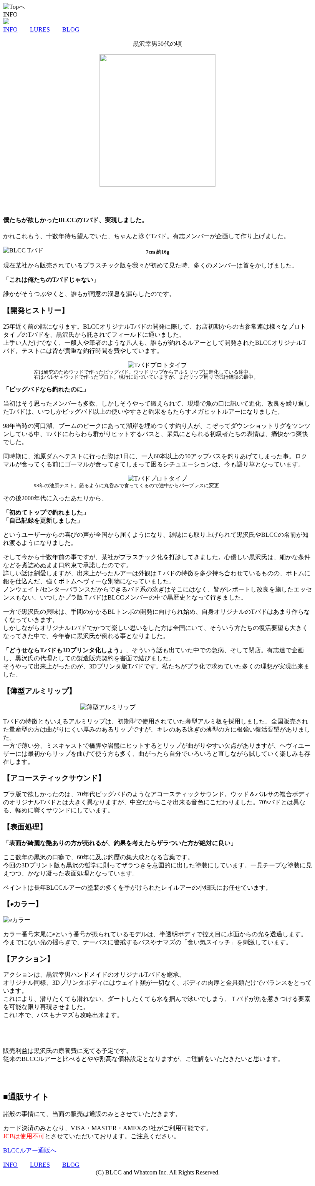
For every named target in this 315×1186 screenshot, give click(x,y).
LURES (40, 29)
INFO (10, 29)
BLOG (71, 29)
